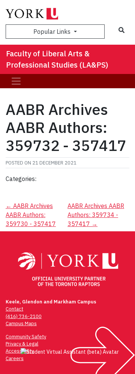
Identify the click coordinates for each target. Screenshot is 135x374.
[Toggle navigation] (16, 81)
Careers (15, 358)
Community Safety (26, 336)
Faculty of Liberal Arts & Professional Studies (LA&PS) (57, 59)
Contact (14, 309)
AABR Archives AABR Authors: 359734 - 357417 (96, 215)
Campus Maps (21, 323)
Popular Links (52, 31)
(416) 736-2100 (24, 316)
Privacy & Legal (22, 344)
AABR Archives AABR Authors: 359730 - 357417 (31, 215)
